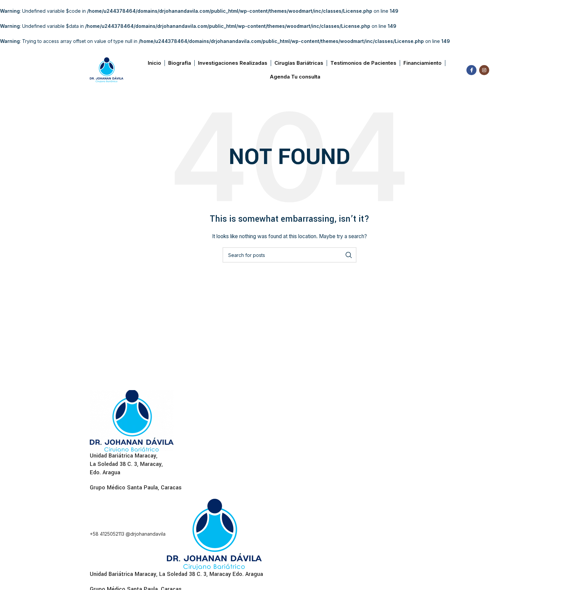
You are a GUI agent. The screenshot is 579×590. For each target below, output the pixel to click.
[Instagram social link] (484, 70)
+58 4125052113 (108, 533)
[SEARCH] (349, 255)
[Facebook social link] (471, 70)
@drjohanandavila (146, 533)
